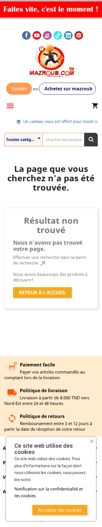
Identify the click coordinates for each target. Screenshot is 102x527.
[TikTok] (58, 35)
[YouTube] (37, 35)
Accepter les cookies (60, 510)
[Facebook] (26, 35)
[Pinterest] (79, 35)
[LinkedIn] (68, 35)
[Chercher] (91, 139)
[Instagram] (47, 35)
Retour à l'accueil (42, 292)
